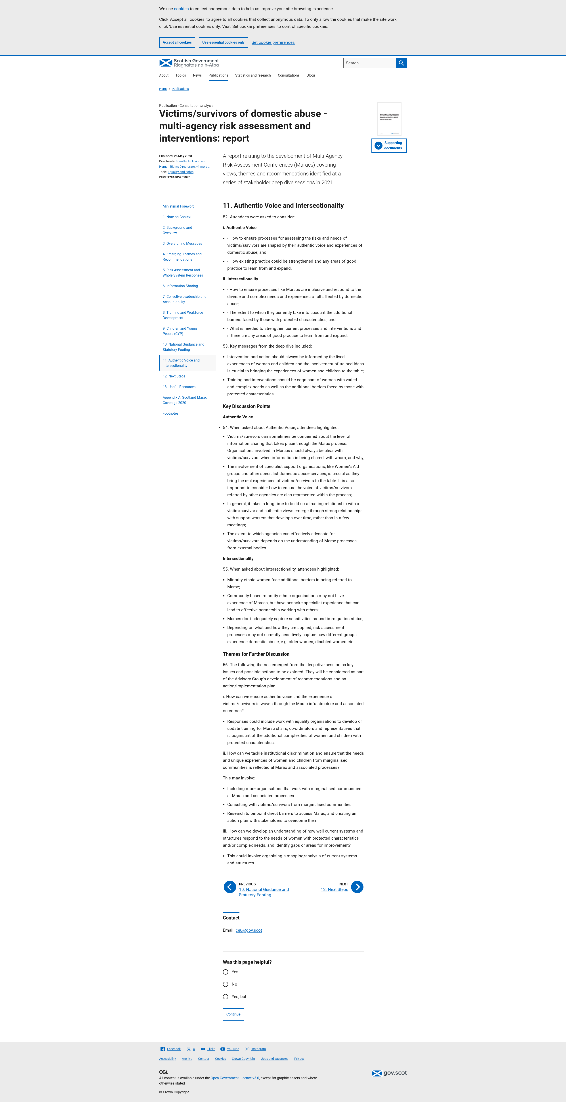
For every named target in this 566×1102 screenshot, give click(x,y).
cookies (181, 8)
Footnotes (170, 413)
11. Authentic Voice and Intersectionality (181, 363)
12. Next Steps (174, 376)
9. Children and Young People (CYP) (180, 331)
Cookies (220, 1058)
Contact (203, 1058)
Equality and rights (180, 172)
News (197, 75)
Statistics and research (253, 75)
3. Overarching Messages (182, 243)
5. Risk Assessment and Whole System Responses (183, 272)
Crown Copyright (243, 1058)
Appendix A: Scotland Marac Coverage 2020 (185, 400)
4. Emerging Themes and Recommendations (182, 257)
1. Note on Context (177, 217)
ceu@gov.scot (249, 930)
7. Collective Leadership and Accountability (185, 299)
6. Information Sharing (180, 286)
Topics (181, 75)
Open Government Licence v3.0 (235, 1078)
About (163, 75)
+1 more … (203, 166)
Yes (235, 971)
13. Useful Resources (179, 387)
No (234, 984)
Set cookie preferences (273, 42)
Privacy (299, 1058)
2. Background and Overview (177, 230)
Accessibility (167, 1058)
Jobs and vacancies (274, 1058)
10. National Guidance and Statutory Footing (183, 347)
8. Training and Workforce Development (183, 315)
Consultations (289, 75)
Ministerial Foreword (179, 206)
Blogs (311, 75)
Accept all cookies (177, 42)
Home (163, 88)
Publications (218, 75)
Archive (187, 1058)
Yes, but (239, 996)
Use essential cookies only (223, 42)
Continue (233, 1014)
